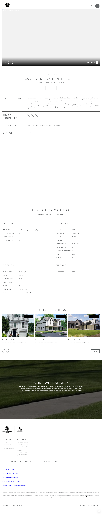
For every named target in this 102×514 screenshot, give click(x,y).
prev (7, 62)
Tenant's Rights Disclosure (10, 477)
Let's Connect (60, 461)
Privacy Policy (95, 505)
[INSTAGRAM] (94, 461)
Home (4, 461)
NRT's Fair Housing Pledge (10, 473)
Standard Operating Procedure (11, 481)
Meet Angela (38, 6)
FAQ (66, 6)
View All (95, 351)
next (11, 62)
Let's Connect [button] (51, 396)
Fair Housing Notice (8, 469)
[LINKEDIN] (98, 461)
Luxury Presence (16, 505)
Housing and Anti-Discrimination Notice (14, 485)
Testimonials (58, 6)
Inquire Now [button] (51, 88)
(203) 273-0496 (84, 6)
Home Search (48, 6)
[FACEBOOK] (89, 461)
